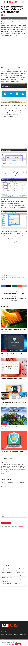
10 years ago (8, 462)
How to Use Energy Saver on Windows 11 (12, 583)
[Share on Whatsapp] (14, 18)
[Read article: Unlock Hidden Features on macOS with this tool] (14, 391)
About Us (2, 634)
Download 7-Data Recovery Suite (9, 242)
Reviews (3, 279)
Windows (3, 23)
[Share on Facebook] (3, 18)
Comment (3, 486)
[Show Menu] (1, 2)
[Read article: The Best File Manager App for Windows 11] (14, 367)
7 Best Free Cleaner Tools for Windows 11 (11, 353)
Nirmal (6, 15)
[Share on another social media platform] (24, 18)
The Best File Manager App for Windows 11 (12, 378)
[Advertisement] (14, 51)
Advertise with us (9, 634)
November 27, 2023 (5, 355)
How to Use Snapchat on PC (9, 577)
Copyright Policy (23, 634)
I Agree (18, 644)
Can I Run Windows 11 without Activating (12, 575)
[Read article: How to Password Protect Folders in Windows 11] (14, 440)
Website (2, 516)
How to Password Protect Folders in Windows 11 (13, 451)
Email (2, 510)
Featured (4, 350)
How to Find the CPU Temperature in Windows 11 (14, 329)
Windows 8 (11, 237)
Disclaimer (4, 635)
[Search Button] (26, 2)
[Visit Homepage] (10, 2)
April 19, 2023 (4, 428)
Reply (3, 473)
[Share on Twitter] (9, 18)
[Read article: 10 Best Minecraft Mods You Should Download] (14, 416)
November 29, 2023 (5, 331)
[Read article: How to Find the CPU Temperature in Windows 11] (14, 318)
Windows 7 (17, 237)
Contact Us (16, 634)
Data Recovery (7, 275)
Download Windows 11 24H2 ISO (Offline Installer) (13, 572)
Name (2, 504)
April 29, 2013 (12, 15)
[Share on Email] (19, 18)
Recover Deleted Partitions (18, 277)
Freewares (14, 275)
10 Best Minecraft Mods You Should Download (13, 427)
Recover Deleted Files (6, 277)
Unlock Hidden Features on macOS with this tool (13, 402)
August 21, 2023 (4, 404)
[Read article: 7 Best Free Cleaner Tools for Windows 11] (14, 343)
